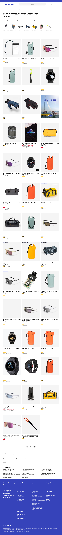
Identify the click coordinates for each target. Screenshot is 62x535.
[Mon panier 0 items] (58, 4)
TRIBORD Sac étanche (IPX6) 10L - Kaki (10, 86)
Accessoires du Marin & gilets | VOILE (28, 469)
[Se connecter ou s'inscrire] (56, 4)
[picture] (12, 48)
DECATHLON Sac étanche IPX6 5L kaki (29, 58)
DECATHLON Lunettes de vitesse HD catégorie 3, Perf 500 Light (49, 59)
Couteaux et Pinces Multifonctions (48, 31)
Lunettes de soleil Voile (20, 31)
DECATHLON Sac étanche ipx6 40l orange (29, 348)
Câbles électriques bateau (7, 477)
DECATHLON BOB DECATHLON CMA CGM (29, 143)
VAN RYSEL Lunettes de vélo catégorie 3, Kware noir (11, 292)
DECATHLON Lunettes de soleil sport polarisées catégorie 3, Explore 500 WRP (49, 233)
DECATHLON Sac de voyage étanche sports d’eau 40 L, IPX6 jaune (50, 144)
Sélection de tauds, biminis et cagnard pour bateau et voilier (13, 474)
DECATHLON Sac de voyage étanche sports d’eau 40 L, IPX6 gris (12, 203)
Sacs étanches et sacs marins (34, 31)
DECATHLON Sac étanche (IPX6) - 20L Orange (30, 202)
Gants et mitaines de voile (27, 31)
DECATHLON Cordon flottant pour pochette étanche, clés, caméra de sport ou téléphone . (30, 436)
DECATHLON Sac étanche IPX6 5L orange (48, 376)
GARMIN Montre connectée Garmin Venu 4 (48, 86)
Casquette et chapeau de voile (6, 31)
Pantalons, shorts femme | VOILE (46, 470)
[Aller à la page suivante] (34, 446)
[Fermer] (58, 1)
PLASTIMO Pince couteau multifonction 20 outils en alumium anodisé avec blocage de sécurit (31, 406)
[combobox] (56, 36)
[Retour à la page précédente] (27, 446)
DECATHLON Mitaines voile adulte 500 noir (29, 115)
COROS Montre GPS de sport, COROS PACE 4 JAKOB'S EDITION (11, 349)
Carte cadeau (56, 7)
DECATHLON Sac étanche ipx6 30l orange (48, 348)
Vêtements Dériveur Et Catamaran (8, 469)
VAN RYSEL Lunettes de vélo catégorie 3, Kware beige (11, 263)
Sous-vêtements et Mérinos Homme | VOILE (48, 473)
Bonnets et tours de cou (13, 31)
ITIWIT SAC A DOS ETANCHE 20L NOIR (9, 143)
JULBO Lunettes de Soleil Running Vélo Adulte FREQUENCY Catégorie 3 (11, 436)
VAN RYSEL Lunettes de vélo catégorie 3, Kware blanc (11, 174)
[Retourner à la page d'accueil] (8, 4)
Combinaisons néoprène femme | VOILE (47, 474)
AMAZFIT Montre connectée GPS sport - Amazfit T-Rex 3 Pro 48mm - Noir (30, 174)
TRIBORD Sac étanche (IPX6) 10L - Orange (48, 173)
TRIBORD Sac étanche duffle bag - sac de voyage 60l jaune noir (50, 203)
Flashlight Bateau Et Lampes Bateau (28, 474)
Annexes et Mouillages (25, 473)
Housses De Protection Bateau (8, 470)
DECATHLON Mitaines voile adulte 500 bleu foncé (12, 115)
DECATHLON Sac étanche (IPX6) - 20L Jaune (30, 262)
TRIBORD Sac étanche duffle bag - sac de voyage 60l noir (50, 263)
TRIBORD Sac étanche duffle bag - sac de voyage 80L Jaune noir (50, 406)
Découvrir (49, 115)
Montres (41, 30)
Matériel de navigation (25, 477)
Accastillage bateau (25, 470)
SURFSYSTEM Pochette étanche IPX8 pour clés (30, 291)
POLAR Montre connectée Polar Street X (29, 376)
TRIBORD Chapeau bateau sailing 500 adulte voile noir (12, 320)
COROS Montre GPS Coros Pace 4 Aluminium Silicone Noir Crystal (11, 377)
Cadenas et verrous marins (7, 473)
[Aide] (54, 4)
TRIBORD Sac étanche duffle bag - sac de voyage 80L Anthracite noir (12, 233)
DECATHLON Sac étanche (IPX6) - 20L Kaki (29, 232)
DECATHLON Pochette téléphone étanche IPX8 (11, 58)
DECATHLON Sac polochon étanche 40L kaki (49, 291)
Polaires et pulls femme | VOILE (46, 469)
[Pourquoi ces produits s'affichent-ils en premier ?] (45, 36)
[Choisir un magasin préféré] (51, 4)
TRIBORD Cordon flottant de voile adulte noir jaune (30, 87)
